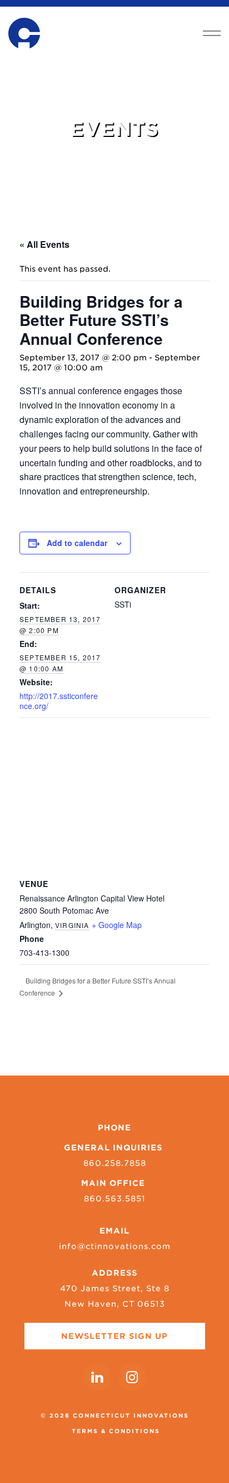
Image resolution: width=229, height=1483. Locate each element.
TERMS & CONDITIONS (116, 1431)
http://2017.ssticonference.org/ (58, 700)
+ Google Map (117, 924)
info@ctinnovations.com (115, 1246)
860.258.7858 (114, 1163)
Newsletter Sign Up (114, 1336)
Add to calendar (77, 542)
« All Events (44, 244)
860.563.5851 (115, 1198)
